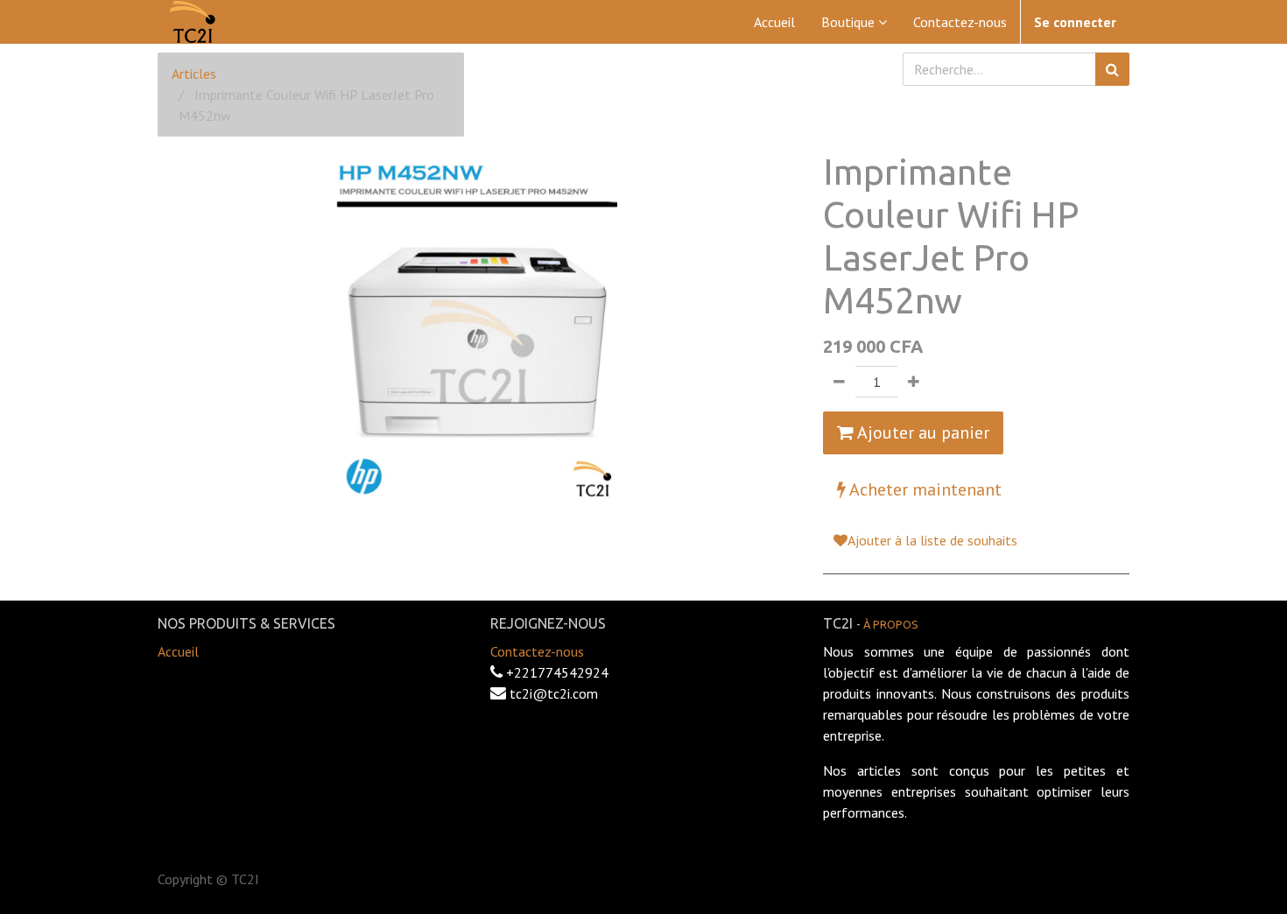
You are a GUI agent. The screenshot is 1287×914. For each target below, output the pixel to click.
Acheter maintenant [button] (924, 489)
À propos (890, 624)
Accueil (178, 651)
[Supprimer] (839, 381)
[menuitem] (774, 22)
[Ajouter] (913, 381)
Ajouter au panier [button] (921, 432)
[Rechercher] (1112, 69)
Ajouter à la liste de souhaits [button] (932, 540)
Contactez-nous (537, 651)
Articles (194, 73)
